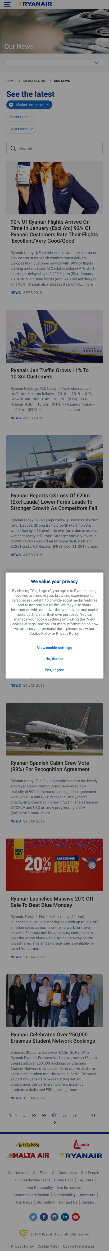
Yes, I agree (54, 670)
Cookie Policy (40, 633)
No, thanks (54, 659)
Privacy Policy (67, 633)
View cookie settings (54, 648)
